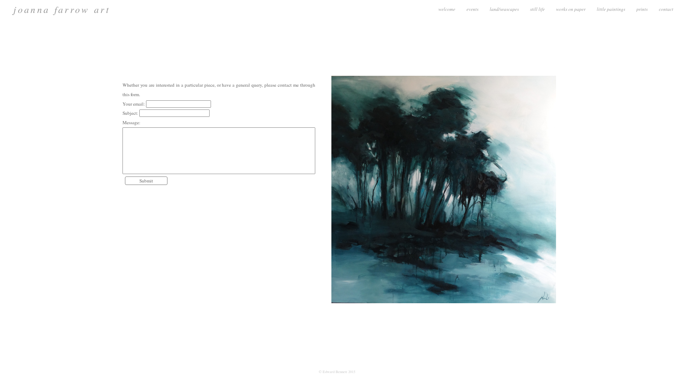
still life (537, 9)
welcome (446, 9)
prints (642, 9)
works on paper (571, 9)
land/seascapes (504, 9)
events (472, 9)
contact (666, 9)
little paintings (611, 9)
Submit (146, 181)
